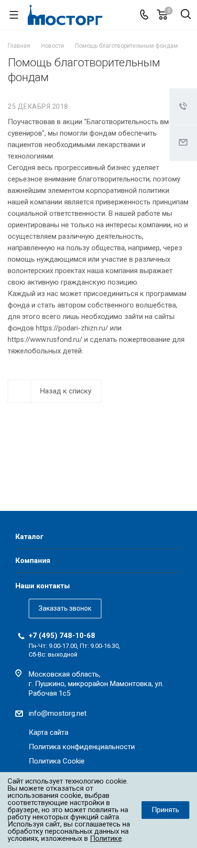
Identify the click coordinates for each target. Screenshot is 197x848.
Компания (32, 560)
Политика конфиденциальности (82, 746)
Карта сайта (48, 732)
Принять (165, 810)
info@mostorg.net (58, 713)
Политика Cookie (57, 761)
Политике (106, 838)
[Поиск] (186, 15)
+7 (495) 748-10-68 (62, 635)
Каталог (29, 536)
